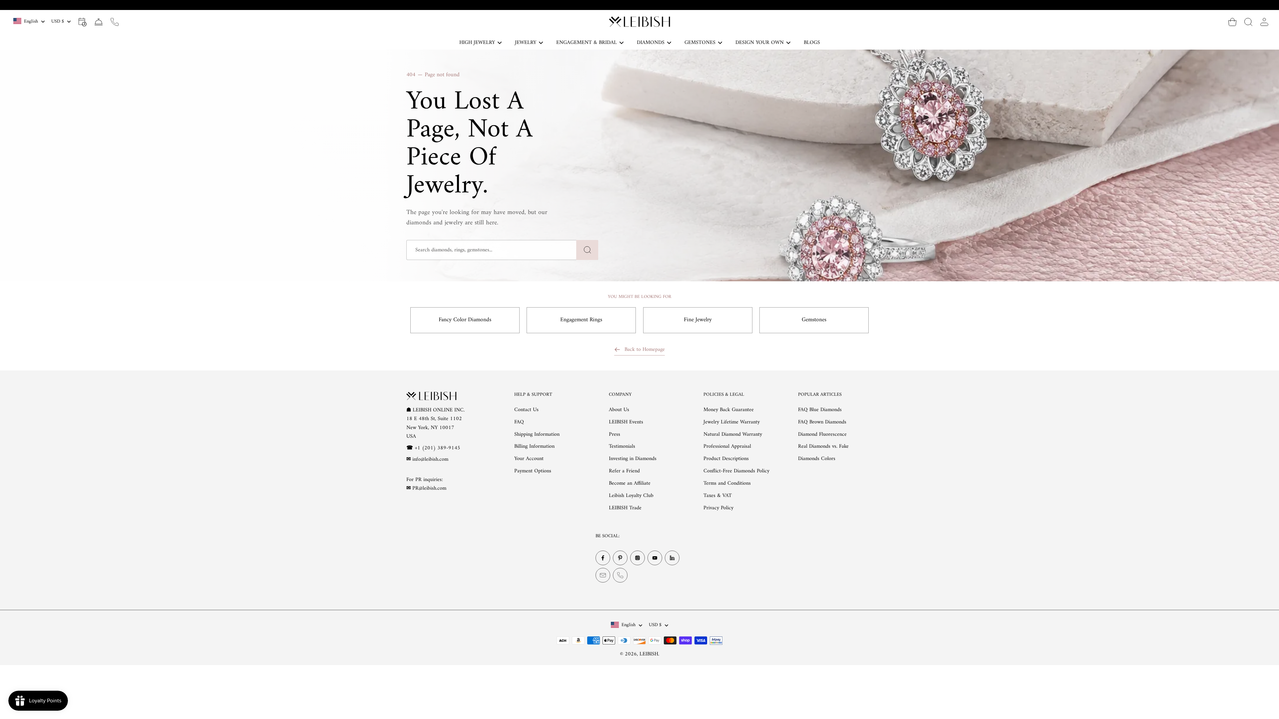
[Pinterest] (620, 558)
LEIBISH (649, 654)
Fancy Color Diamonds (465, 320)
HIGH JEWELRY (477, 42)
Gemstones (814, 320)
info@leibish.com (430, 459)
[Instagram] (637, 558)
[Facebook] (603, 558)
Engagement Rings (581, 320)
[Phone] (620, 575)
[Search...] (1248, 21)
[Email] (603, 575)
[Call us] (115, 21)
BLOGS (812, 42)
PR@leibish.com (429, 488)
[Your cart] (1232, 21)
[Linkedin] (672, 558)
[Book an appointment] (83, 21)
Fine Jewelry (698, 320)
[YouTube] (654, 558)
